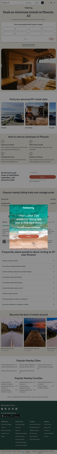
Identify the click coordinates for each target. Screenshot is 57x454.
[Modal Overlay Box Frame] (28, 227)
